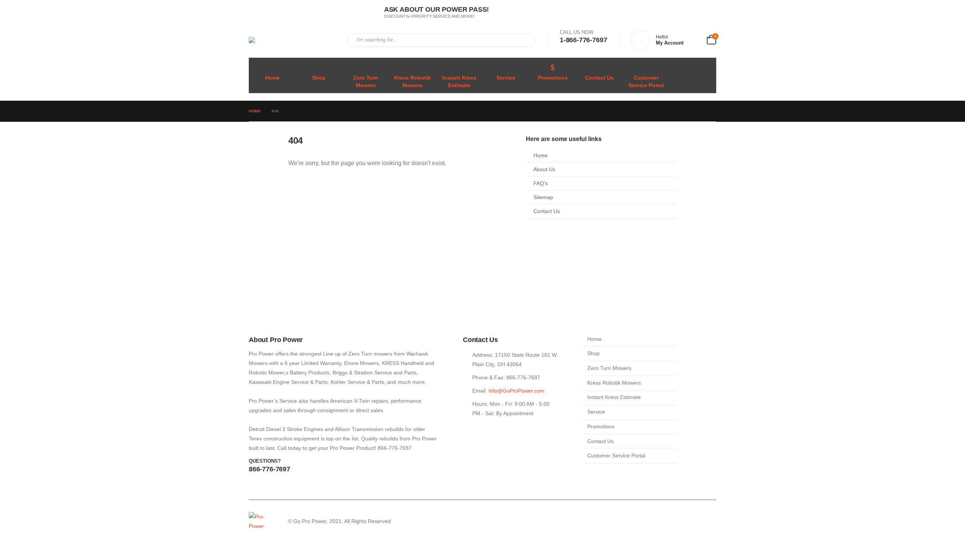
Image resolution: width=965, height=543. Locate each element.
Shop (319, 78)
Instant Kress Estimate (459, 81)
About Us (544, 169)
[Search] (525, 40)
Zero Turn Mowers (365, 81)
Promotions (553, 78)
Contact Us (599, 78)
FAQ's (540, 183)
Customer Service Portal (646, 81)
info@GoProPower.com (516, 391)
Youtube (709, 521)
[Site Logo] (292, 40)
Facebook (695, 521)
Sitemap (543, 197)
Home (272, 78)
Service (505, 78)
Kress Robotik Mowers (412, 81)
